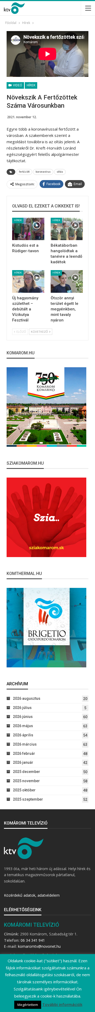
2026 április (23, 735)
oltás (60, 171)
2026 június (23, 717)
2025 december (26, 772)
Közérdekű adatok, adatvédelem (32, 895)
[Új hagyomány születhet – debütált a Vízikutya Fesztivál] (28, 281)
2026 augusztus (26, 698)
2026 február (24, 753)
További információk (62, 1004)
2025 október (24, 790)
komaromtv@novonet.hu (39, 946)
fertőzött (24, 171)
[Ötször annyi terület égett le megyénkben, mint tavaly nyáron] (67, 281)
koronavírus (43, 171)
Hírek (31, 85)
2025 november (26, 781)
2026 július (22, 708)
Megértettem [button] (27, 1004)
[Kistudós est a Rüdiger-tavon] (28, 229)
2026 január (23, 762)
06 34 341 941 (33, 940)
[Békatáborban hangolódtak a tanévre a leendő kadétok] (67, 229)
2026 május (23, 726)
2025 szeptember (28, 799)
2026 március (25, 744)
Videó (17, 85)
